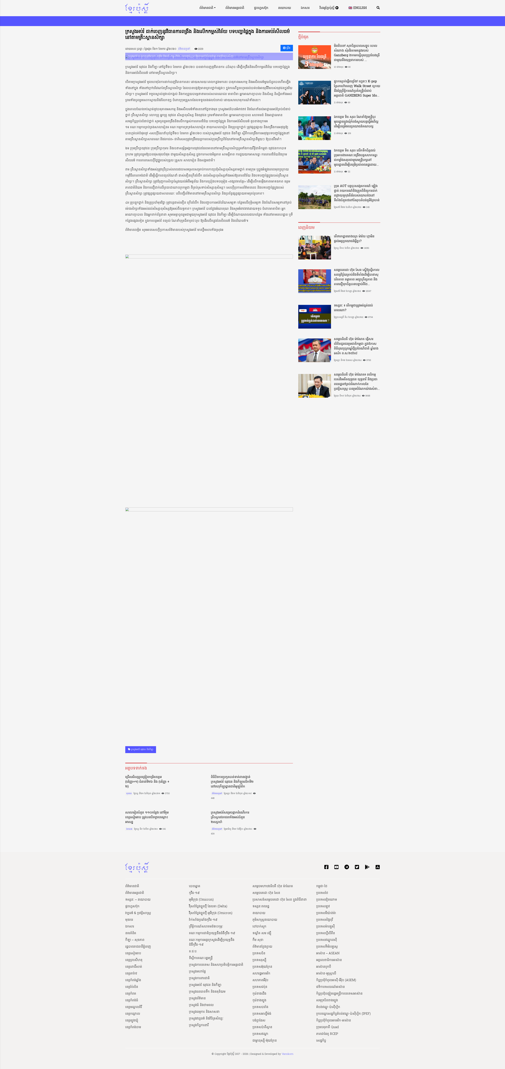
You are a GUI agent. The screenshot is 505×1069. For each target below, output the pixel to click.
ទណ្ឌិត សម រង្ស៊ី (261, 933)
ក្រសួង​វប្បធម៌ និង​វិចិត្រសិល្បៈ (206, 1018)
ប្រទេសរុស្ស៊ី (259, 960)
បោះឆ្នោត (194, 886)
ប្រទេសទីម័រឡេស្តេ (327, 946)
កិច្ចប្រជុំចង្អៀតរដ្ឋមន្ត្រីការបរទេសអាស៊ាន (339, 993)
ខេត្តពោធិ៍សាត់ (133, 967)
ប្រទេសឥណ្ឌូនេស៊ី (326, 940)
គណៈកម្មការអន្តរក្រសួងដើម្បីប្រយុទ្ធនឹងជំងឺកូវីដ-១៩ (211, 942)
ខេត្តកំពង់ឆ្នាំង (133, 980)
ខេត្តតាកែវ (131, 973)
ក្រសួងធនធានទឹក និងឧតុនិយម (207, 991)
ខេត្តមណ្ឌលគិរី (133, 1007)
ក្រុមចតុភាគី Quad (327, 1027)
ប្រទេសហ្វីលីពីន (325, 933)
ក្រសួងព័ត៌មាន (197, 998)
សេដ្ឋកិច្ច (321, 1040)
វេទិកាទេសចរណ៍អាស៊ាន (330, 987)
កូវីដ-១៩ (194, 893)
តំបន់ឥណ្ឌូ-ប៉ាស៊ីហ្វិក (328, 1007)
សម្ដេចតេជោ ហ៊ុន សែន (266, 893)
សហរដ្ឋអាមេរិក (261, 973)
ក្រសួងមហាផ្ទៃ (197, 971)
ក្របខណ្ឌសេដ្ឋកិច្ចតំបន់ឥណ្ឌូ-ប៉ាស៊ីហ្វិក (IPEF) (343, 1014)
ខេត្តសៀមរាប (133, 953)
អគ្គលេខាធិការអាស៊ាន (329, 960)
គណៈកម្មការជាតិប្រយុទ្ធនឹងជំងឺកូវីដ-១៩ (212, 933)
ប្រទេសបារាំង (260, 1007)
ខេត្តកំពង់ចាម (133, 1027)
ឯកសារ (305, 8)
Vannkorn (287, 1054)
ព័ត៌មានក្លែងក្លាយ (262, 946)
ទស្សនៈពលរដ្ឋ (260, 906)
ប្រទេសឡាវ (323, 906)
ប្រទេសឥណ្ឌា (260, 1034)
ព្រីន (288, 48)
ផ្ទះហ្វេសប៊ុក (261, 8)
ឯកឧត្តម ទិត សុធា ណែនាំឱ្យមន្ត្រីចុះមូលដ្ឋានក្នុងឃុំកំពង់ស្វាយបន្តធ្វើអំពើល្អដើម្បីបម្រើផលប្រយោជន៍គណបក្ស (356, 122)
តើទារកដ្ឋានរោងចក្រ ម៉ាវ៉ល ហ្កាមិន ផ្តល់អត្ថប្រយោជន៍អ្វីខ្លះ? (354, 239)
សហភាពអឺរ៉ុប (260, 980)
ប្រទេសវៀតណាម (326, 899)
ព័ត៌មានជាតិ (206, 8)
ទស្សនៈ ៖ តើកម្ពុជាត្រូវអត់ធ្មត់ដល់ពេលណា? (353, 308)
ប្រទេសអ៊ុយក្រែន (262, 967)
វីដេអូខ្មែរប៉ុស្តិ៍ (327, 8)
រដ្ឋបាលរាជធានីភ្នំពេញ (138, 946)
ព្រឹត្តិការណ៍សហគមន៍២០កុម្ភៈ (206, 926)
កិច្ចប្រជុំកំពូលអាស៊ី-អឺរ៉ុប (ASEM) (336, 980)
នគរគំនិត (130, 933)
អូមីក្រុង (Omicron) (201, 899)
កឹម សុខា (257, 940)
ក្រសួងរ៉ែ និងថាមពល (201, 1005)
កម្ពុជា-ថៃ (321, 886)
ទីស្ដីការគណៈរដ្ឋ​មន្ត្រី (201, 958)
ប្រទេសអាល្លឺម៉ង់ (261, 1014)
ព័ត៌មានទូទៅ (184, 49)
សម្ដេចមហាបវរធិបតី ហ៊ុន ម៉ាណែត (272, 886)
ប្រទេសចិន (258, 953)
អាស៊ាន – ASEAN (327, 953)
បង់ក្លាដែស (258, 1020)
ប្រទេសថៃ (322, 893)
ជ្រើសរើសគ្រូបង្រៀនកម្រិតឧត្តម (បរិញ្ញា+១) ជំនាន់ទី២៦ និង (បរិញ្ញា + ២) (147, 782)
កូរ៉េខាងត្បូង (259, 1000)
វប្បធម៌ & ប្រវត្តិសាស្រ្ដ (138, 913)
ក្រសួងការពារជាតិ (199, 978)
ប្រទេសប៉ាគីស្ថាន (262, 1027)
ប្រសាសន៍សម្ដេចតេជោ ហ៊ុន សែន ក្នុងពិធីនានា (279, 899)
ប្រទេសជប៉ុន (259, 987)
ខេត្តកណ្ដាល (132, 1014)
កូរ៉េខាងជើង (259, 993)
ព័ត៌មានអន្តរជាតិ (234, 8)
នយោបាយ (284, 8)
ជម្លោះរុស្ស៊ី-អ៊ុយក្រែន (264, 1040)
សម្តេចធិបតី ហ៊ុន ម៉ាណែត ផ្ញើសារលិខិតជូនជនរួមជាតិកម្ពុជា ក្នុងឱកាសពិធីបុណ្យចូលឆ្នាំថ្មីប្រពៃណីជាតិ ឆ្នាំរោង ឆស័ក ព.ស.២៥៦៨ (356, 346)
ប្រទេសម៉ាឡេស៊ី (325, 926)
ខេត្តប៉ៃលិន (131, 987)
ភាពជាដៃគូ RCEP (327, 1034)
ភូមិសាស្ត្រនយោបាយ (264, 920)
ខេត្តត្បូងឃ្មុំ (131, 1020)
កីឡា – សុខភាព (134, 940)
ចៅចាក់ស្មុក (259, 926)
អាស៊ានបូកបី (323, 967)
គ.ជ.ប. (193, 951)
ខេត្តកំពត (130, 993)
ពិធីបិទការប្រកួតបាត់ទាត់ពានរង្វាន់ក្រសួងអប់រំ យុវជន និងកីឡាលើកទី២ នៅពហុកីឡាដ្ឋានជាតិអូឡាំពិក (232, 782)
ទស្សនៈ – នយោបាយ (138, 899)
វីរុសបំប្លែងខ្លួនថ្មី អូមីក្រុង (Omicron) (210, 913)
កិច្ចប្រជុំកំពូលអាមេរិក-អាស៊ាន (333, 1020)
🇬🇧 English (357, 8)
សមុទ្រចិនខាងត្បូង (327, 1000)
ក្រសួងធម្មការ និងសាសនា (204, 1012)
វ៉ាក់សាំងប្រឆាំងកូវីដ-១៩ (203, 920)
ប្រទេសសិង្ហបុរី (324, 920)
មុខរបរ (129, 793)
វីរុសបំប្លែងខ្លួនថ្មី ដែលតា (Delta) (208, 906)
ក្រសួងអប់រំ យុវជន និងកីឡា (141, 749)
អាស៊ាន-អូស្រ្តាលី (326, 973)
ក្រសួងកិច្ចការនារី (199, 1025)
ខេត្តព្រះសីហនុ (133, 960)
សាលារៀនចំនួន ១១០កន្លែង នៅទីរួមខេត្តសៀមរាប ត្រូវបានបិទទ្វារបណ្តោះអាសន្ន (147, 817)
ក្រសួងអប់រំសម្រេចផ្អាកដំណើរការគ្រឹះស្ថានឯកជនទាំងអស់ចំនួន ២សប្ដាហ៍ (230, 817)
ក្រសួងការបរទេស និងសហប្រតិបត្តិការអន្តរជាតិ (216, 965)
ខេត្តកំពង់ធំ (131, 1000)
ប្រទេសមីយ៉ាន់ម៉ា (326, 913)
